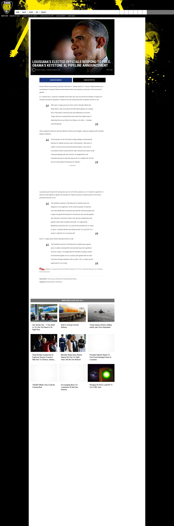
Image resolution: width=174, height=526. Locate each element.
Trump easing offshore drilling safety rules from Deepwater (101, 326)
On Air (24, 12)
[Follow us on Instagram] (135, 12)
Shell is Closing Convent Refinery (70, 326)
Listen (31, 12)
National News (51, 282)
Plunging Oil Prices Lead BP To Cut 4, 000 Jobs (101, 386)
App (37, 12)
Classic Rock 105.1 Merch (30, 16)
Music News (71, 16)
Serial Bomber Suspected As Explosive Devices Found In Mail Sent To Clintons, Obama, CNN (43, 357)
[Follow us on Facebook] (131, 12)
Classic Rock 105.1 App (46, 16)
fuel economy (51, 279)
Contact (43, 12)
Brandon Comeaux (40, 70)
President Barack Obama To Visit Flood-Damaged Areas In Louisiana (100, 357)
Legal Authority (61, 16)
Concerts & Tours (14, 16)
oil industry (58, 279)
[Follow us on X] (144, 12)
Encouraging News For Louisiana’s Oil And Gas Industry (69, 387)
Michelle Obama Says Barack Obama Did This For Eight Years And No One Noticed (71, 357)
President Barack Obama (69, 279)
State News (59, 282)
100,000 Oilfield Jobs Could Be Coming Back (43, 386)
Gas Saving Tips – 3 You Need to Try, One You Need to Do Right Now (43, 327)
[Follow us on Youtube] (140, 12)
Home (17, 12)
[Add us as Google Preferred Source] (126, 12)
